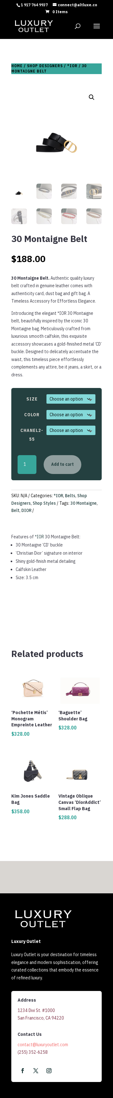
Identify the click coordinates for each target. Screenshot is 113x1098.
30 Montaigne (83, 503)
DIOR (26, 510)
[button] (91, 97)
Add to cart (62, 464)
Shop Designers (45, 65)
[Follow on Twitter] (36, 1071)
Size (32, 399)
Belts (70, 495)
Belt (15, 510)
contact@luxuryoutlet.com (43, 1044)
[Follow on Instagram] (49, 1071)
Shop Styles (44, 503)
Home (17, 65)
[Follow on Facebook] (23, 1071)
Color (32, 414)
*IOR (72, 65)
